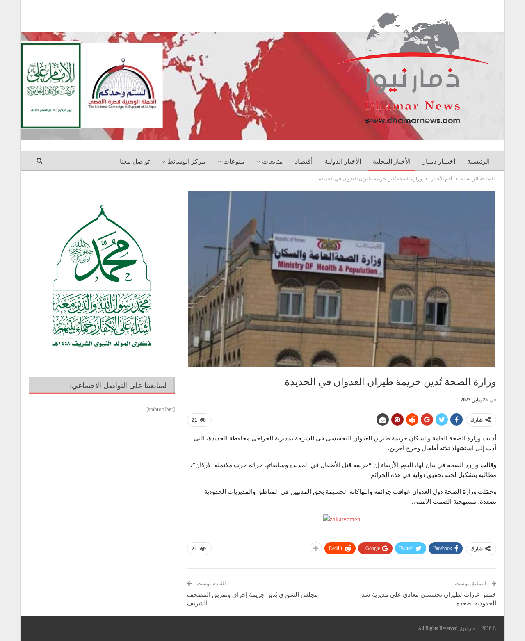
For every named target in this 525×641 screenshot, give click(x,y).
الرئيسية (478, 161)
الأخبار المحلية (392, 161)
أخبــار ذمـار (438, 161)
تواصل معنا (135, 161)
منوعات (233, 161)
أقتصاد (304, 161)
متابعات (272, 161)
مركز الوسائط (186, 161)
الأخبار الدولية (342, 161)
